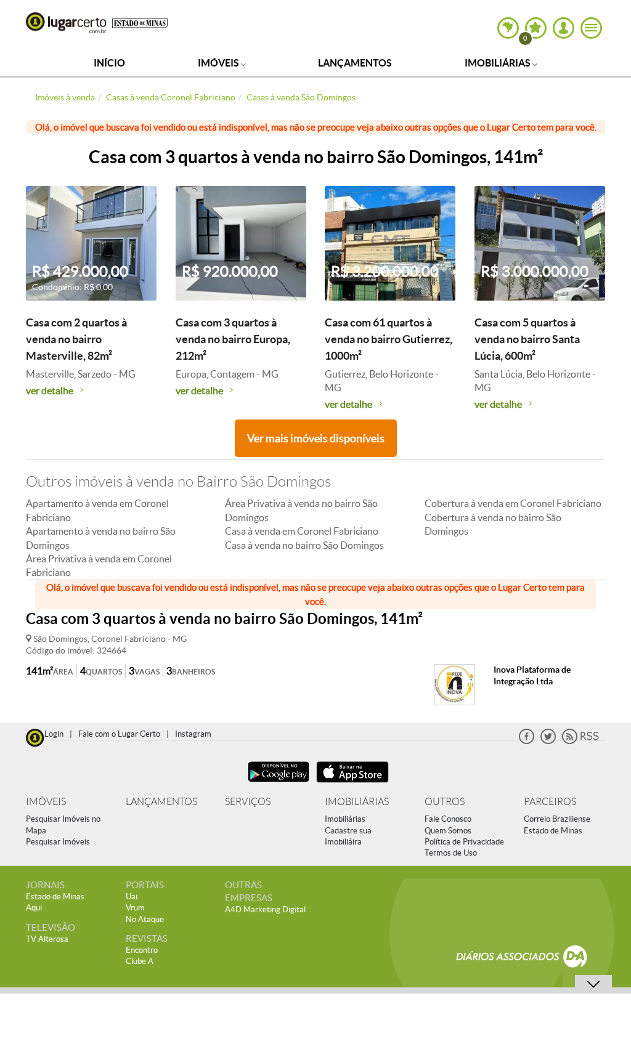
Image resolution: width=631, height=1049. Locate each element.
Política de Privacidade (464, 841)
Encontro (142, 950)
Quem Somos (448, 830)
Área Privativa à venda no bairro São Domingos (301, 510)
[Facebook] (526, 741)
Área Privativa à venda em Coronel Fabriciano (99, 565)
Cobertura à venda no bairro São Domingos (493, 524)
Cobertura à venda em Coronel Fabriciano (513, 503)
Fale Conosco (448, 819)
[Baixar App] (279, 783)
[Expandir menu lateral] (591, 28)
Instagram (193, 734)
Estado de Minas (553, 830)
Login (53, 734)
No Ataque (145, 919)
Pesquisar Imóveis (58, 841)
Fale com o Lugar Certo (119, 734)
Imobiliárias (498, 62)
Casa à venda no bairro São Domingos (304, 545)
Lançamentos (355, 62)
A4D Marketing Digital (265, 909)
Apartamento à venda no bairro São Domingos (101, 537)
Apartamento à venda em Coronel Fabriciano (97, 510)
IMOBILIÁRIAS (357, 801)
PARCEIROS (550, 801)
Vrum (135, 907)
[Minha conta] (563, 28)
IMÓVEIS (46, 801)
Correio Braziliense (557, 819)
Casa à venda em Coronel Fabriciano (301, 531)
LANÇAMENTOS (161, 801)
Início (109, 62)
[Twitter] (548, 741)
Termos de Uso (451, 852)
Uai (131, 896)
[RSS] (580, 741)
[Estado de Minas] (140, 22)
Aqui (34, 907)
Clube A (139, 961)
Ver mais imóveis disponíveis (316, 438)
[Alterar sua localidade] (508, 28)
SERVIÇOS (248, 801)
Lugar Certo (66, 22)
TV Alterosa (47, 939)
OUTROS (445, 801)
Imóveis (219, 62)
